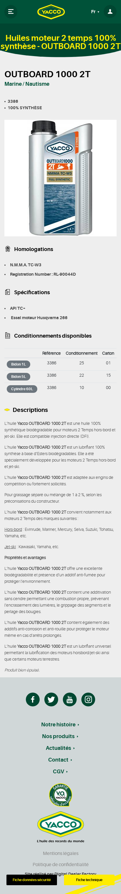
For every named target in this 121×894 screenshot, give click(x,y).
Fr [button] (93, 11)
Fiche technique (89, 880)
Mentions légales (60, 853)
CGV (58, 772)
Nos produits (58, 736)
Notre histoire (58, 725)
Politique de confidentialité (61, 864)
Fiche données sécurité (32, 880)
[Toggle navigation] (10, 11)
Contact (58, 760)
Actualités (58, 748)
